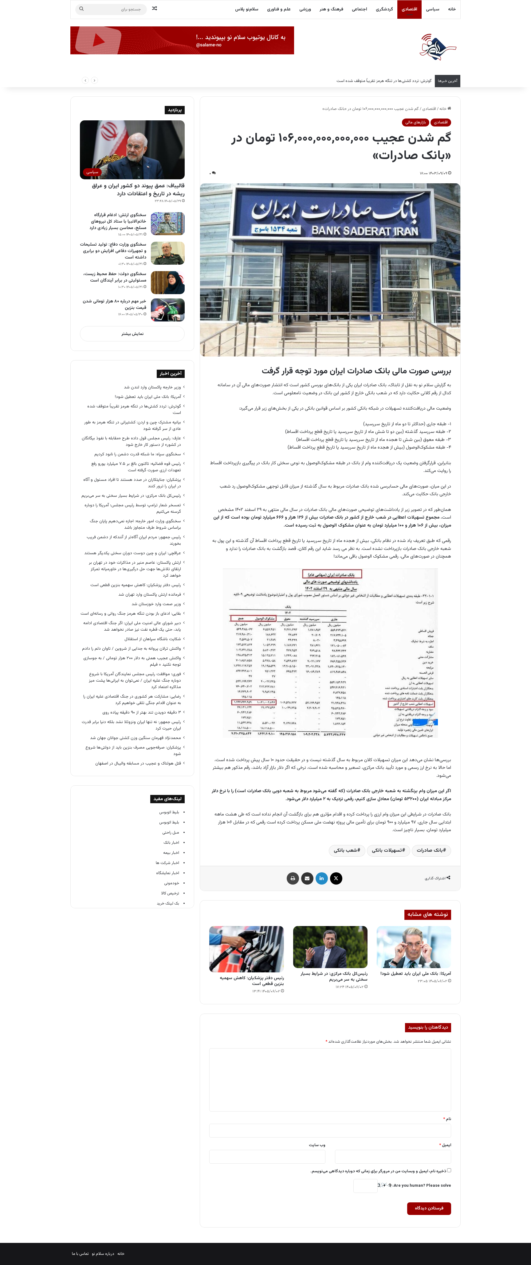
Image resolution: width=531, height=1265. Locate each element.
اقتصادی (409, 9)
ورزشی (305, 9)
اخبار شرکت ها (167, 863)
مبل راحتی (170, 833)
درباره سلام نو (103, 1254)
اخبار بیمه (171, 853)
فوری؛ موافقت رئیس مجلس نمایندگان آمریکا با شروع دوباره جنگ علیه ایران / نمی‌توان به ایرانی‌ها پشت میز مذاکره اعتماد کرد (135, 680)
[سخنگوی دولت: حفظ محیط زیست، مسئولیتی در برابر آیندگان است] (168, 282)
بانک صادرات (430, 850)
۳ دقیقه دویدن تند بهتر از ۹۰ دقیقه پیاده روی (141, 712)
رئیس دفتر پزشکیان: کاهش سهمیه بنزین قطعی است (252, 981)
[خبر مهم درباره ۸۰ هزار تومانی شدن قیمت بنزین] (168, 309)
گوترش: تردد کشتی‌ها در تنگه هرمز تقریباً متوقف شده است (384, 81)
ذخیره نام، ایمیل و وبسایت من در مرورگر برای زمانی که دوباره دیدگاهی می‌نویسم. (378, 1171)
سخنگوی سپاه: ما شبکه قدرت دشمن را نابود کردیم (137, 454)
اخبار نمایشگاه (167, 873)
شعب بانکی (345, 850)
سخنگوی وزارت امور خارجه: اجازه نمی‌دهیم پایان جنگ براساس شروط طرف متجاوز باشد (135, 524)
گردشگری (384, 9)
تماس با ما (80, 1254)
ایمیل (445, 1145)
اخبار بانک (171, 843)
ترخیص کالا (170, 893)
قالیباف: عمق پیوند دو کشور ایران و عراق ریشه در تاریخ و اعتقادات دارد (138, 190)
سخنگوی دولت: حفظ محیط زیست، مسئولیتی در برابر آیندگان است (114, 277)
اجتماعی (359, 9)
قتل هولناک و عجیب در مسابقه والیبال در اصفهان (138, 763)
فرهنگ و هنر (331, 9)
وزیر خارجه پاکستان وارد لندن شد (152, 387)
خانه (452, 9)
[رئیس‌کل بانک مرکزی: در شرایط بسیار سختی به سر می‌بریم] (330, 947)
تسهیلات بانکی (387, 850)
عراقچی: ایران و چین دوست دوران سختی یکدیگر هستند (132, 553)
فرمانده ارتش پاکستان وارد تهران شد (149, 594)
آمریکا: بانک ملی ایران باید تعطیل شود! (415, 974)
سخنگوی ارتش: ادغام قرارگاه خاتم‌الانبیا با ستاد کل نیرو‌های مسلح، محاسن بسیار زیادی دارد (117, 222)
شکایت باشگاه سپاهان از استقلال (152, 639)
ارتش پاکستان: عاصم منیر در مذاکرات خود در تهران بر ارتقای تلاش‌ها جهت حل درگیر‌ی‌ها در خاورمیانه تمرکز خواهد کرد (135, 569)
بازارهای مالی (415, 122)
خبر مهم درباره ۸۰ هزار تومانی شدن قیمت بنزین (114, 304)
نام (447, 1119)
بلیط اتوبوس (169, 812)
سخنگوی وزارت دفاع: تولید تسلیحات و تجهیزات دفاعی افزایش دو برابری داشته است (113, 251)
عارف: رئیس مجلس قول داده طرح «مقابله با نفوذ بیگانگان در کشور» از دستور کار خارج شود (131, 441)
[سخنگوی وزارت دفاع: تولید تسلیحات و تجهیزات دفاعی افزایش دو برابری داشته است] (168, 253)
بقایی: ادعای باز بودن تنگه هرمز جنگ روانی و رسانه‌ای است (131, 613)
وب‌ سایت (317, 1145)
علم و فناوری (279, 9)
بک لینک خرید (168, 904)
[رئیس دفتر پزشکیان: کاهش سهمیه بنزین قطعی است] (246, 949)
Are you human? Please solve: (421, 1186)
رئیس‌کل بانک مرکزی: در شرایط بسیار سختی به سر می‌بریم (334, 977)
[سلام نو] (438, 47)
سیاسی (432, 9)
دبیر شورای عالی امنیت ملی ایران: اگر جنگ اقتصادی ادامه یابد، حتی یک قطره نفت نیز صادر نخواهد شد (132, 626)
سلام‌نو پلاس (246, 9)
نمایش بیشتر (132, 334)
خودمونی (171, 883)
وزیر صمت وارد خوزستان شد (156, 604)
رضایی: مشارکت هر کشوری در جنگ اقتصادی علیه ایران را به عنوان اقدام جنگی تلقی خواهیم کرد (132, 699)
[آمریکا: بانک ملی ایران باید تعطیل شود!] (414, 947)
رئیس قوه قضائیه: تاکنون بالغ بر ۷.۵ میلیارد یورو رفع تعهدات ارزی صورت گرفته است (136, 467)
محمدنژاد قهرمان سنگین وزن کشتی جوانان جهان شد (135, 738)
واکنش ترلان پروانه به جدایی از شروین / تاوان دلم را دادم (131, 648)
